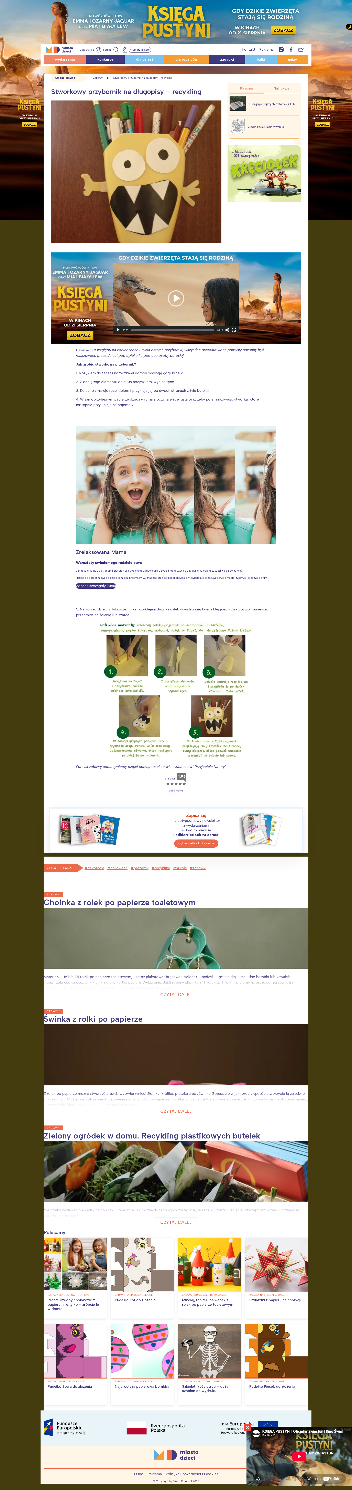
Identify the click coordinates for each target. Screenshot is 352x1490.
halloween (119, 868)
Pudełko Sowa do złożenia (70, 1386)
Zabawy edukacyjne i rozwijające (204, 1295)
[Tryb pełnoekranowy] (234, 330)
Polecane (247, 88)
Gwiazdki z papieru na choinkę (275, 1300)
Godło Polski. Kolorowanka (266, 127)
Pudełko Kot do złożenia (135, 1300)
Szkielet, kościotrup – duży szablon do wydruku (205, 1388)
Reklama (266, 49)
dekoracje (96, 868)
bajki (261, 59)
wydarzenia (65, 59)
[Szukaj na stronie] (111, 49)
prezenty (141, 868)
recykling (162, 868)
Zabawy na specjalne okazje (134, 1295)
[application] (176, 298)
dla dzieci (144, 59)
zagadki (227, 59)
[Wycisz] (227, 330)
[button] (176, 298)
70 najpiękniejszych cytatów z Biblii (272, 104)
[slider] (172, 330)
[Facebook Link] (291, 49)
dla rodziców (186, 59)
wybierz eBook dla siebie (196, 843)
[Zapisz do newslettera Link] (301, 49)
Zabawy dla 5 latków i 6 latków (203, 1381)
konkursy (105, 59)
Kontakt (248, 49)
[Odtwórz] (118, 330)
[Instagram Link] (281, 49)
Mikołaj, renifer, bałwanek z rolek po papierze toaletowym (207, 1302)
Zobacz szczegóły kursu (96, 586)
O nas (138, 1474)
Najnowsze (281, 88)
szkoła (181, 868)
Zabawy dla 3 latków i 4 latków (68, 1295)
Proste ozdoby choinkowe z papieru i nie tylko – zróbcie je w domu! (73, 1304)
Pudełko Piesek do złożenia (272, 1386)
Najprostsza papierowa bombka (142, 1386)
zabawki (199, 868)
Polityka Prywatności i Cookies (192, 1474)
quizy (292, 59)
